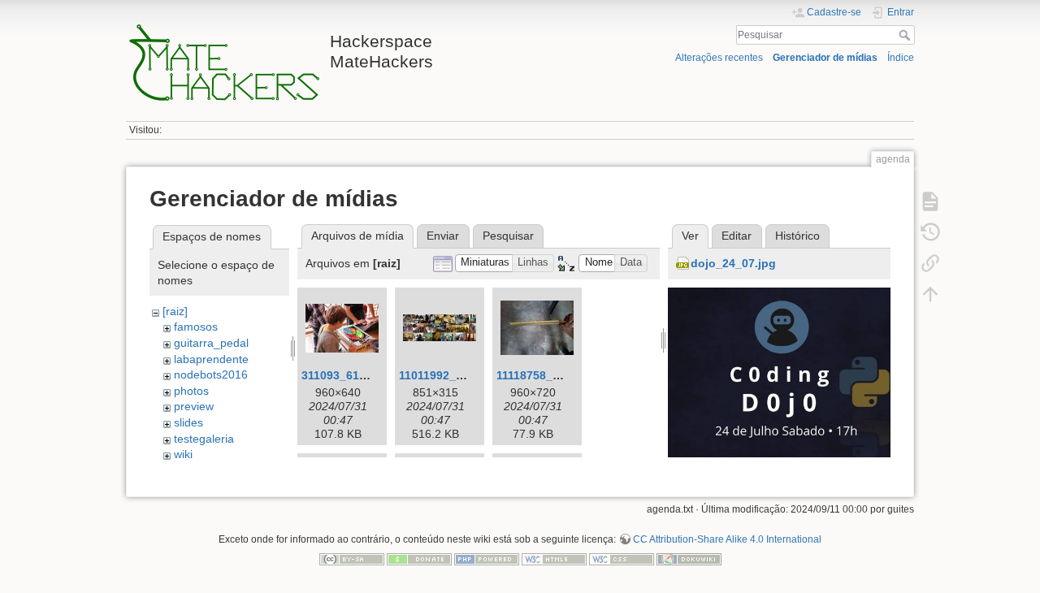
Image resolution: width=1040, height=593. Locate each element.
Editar (737, 235)
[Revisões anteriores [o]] (930, 232)
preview (194, 406)
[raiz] (175, 311)
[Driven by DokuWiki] (689, 558)
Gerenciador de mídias (825, 57)
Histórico (797, 235)
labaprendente (211, 359)
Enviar (443, 235)
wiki (183, 454)
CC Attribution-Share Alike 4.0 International (727, 539)
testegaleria (204, 438)
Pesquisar (906, 35)
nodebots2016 (211, 374)
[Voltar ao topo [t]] (930, 294)
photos (191, 390)
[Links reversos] (930, 263)
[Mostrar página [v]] (930, 201)
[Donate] (419, 558)
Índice (900, 57)
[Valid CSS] (621, 558)
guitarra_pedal (211, 342)
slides (188, 422)
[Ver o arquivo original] (779, 397)
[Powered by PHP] (486, 558)
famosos (196, 326)
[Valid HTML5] (554, 558)
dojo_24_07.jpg (733, 263)
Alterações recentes (719, 57)
